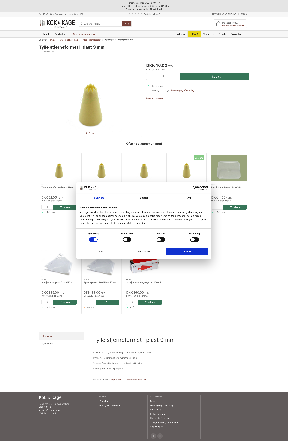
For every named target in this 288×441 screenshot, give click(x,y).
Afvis (101, 251)
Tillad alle (187, 251)
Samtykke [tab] (99, 197)
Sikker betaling (157, 414)
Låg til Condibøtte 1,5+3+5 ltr (226, 187)
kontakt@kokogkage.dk (51, 410)
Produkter (104, 401)
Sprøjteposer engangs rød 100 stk (143, 282)
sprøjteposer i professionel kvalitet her (127, 379)
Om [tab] (189, 197)
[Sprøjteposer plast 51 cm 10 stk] (101, 263)
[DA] (57, 24)
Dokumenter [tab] (47, 343)
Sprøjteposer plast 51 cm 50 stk (57, 282)
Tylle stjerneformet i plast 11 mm (57, 187)
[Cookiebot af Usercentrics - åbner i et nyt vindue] (195, 188)
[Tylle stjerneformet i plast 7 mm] (101, 168)
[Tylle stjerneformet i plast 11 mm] (59, 168)
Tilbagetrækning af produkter (164, 422)
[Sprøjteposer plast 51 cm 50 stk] (59, 263)
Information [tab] (46, 336)
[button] (61, 34)
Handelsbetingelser (159, 418)
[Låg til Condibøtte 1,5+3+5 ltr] (229, 168)
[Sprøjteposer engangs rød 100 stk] (144, 263)
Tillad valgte (144, 251)
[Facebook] (153, 436)
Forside (52, 40)
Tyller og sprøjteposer (91, 40)
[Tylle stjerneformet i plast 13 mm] (144, 168)
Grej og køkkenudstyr (69, 40)
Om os (244, 14)
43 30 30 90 (45, 407)
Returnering (156, 409)
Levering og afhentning (224, 14)
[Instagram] (160, 436)
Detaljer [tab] (144, 197)
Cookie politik (156, 426)
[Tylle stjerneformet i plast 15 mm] (186, 168)
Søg (127, 24)
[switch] (127, 239)
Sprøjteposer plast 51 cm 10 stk (100, 282)
